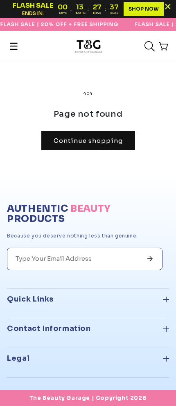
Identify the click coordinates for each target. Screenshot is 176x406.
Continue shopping (88, 140)
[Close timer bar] (168, 6)
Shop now (144, 9)
